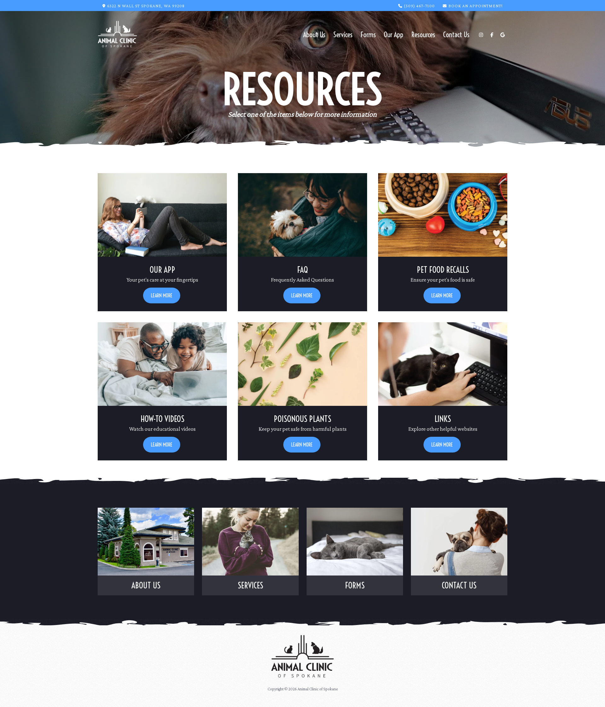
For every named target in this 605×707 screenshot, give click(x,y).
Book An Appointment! (475, 5)
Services (343, 34)
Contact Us (456, 34)
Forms (368, 34)
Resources (423, 34)
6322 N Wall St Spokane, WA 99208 (146, 5)
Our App (393, 34)
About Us (314, 34)
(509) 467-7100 (419, 5)
